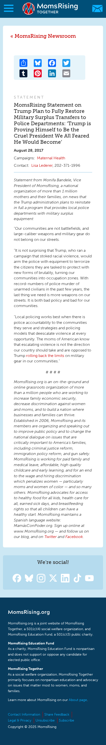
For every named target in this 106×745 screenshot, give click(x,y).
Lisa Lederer (42, 165)
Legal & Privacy (19, 720)
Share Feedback (56, 714)
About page (78, 700)
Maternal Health (51, 158)
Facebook (74, 536)
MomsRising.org (50, 8)
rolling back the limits (45, 355)
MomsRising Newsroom (45, 36)
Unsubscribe (45, 720)
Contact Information (24, 714)
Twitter (50, 536)
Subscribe (66, 720)
